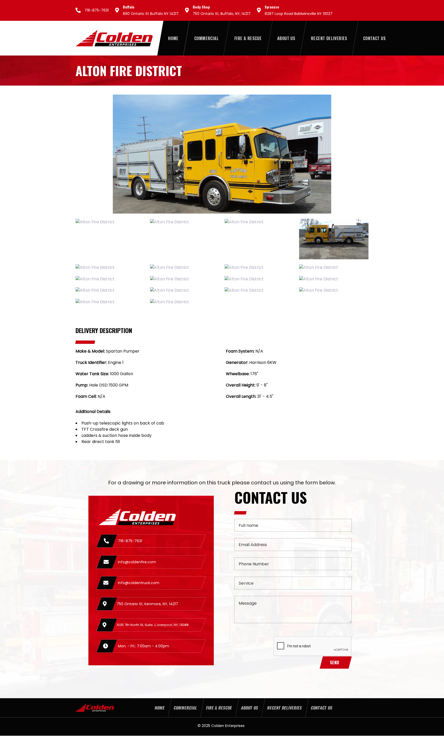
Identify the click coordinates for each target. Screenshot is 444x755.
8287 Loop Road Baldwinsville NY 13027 (298, 13)
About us (249, 708)
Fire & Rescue (218, 708)
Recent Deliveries (284, 708)
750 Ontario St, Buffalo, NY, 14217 (222, 13)
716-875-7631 (97, 10)
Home (159, 708)
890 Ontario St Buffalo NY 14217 (151, 13)
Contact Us (321, 708)
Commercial (185, 708)
